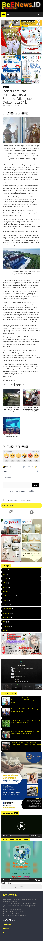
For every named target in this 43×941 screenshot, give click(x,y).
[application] (21, 826)
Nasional (5, 600)
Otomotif (5, 604)
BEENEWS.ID (10, 895)
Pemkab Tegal (25, 500)
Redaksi (6, 929)
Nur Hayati (16, 106)
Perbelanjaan (6, 617)
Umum (6, 87)
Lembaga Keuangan (9, 596)
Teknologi (5, 626)
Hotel (4, 583)
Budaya (4, 570)
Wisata (4, 630)
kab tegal (13, 500)
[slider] (19, 835)
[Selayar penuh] (39, 836)
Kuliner (4, 591)
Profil (4, 622)
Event (4, 574)
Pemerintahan (7, 609)
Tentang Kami (8, 924)
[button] (19, 26)
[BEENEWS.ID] (3, 14)
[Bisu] (36, 836)
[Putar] (4, 836)
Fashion (5, 578)
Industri (4, 587)
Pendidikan (6, 613)
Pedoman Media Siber (11, 933)
